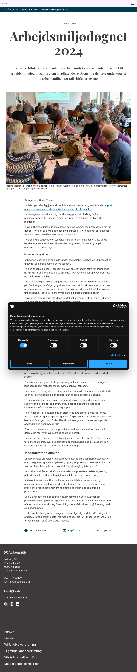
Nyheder (26, 9)
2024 (35, 9)
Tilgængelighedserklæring (23, 651)
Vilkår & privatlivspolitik (20, 657)
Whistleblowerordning (20, 644)
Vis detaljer (116, 355)
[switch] (53, 345)
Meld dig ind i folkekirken (22, 663)
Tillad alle (107, 364)
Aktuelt (15, 9)
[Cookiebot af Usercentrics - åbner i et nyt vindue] (115, 306)
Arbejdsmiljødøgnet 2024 (54, 9)
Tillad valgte (68, 364)
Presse (9, 638)
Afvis (29, 364)
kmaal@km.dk (12, 591)
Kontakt (9, 631)
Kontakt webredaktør (16, 597)
